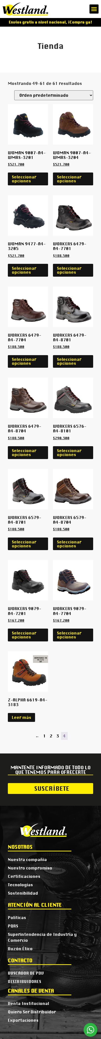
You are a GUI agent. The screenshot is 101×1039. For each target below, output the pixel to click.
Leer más (21, 717)
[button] (94, 9)
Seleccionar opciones (24, 178)
